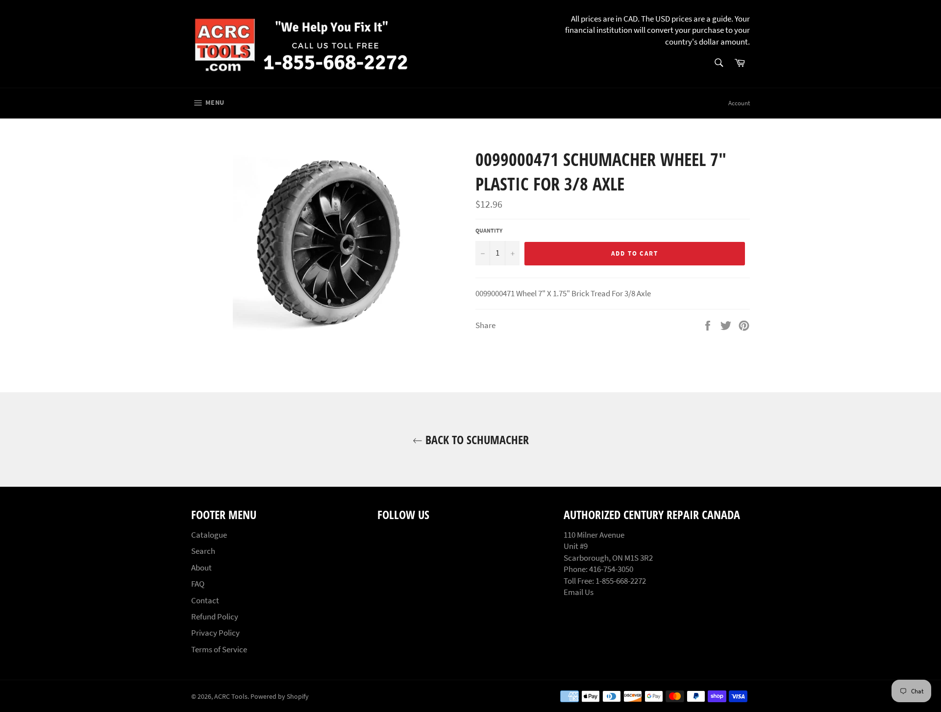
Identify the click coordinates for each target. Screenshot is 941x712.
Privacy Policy (215, 632)
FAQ (197, 583)
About (201, 567)
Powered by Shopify (279, 696)
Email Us (579, 592)
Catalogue (209, 534)
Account (739, 103)
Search (203, 551)
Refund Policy (214, 616)
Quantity (488, 230)
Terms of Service (219, 649)
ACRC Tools (231, 696)
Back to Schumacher (475, 439)
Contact (205, 600)
